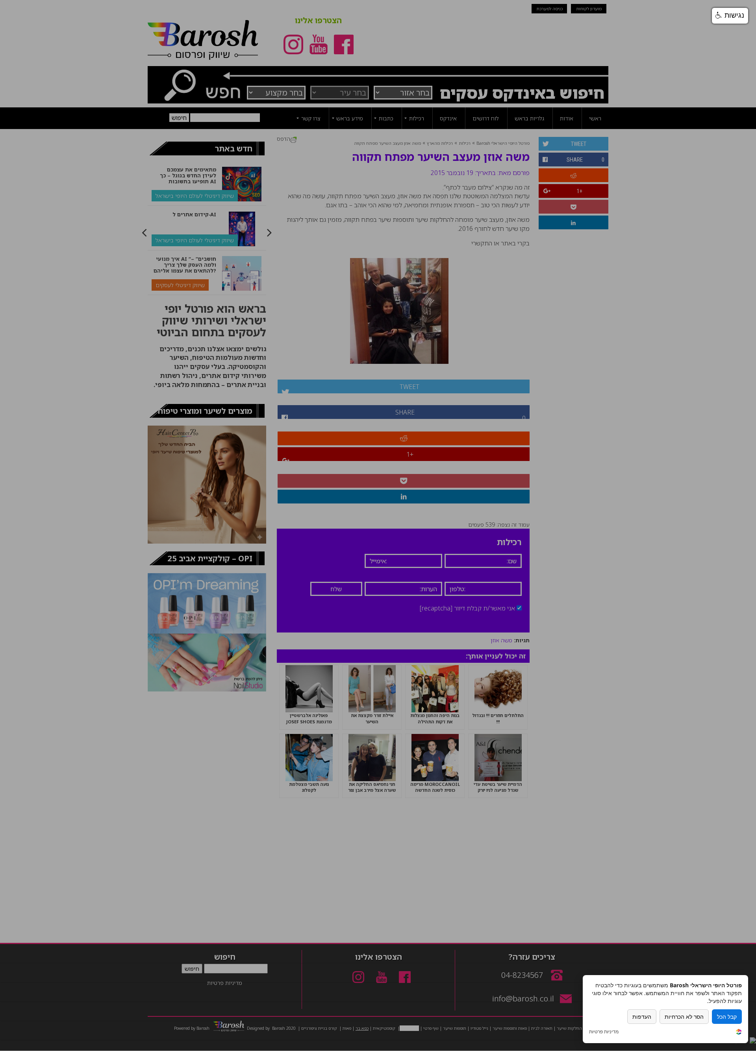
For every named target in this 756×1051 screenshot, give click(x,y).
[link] (739, 1033)
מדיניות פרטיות (604, 1032)
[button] (730, 16)
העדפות (641, 1016)
